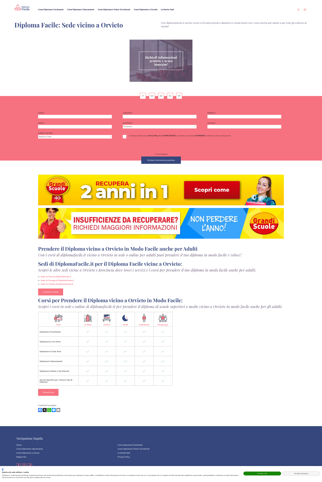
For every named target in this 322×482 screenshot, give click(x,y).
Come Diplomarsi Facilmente (51, 9)
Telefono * (211, 112)
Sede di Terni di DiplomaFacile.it (56, 276)
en (152, 96)
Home (19, 445)
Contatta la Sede (51, 292)
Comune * (211, 123)
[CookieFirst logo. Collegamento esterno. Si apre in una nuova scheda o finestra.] (3, 469)
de (161, 96)
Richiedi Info (48, 392)
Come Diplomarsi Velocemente (80, 9)
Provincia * (128, 123)
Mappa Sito (21, 457)
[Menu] (305, 9)
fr (179, 96)
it (143, 96)
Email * (41, 123)
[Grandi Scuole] (22, 9)
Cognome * (128, 112)
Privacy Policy (124, 457)
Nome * (41, 112)
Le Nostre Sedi (167, 9)
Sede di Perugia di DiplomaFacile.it (57, 280)
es (170, 96)
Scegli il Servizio (45, 133)
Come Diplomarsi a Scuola (145, 9)
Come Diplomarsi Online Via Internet (114, 9)
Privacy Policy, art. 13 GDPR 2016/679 (161, 136)
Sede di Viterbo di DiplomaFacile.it (57, 284)
